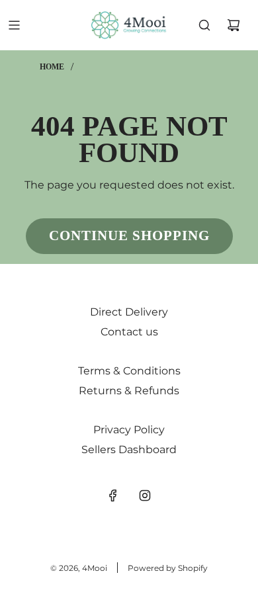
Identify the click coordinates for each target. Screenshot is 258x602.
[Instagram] (144, 495)
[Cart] (233, 25)
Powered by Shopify (168, 568)
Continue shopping (129, 235)
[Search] (204, 25)
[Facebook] (113, 495)
